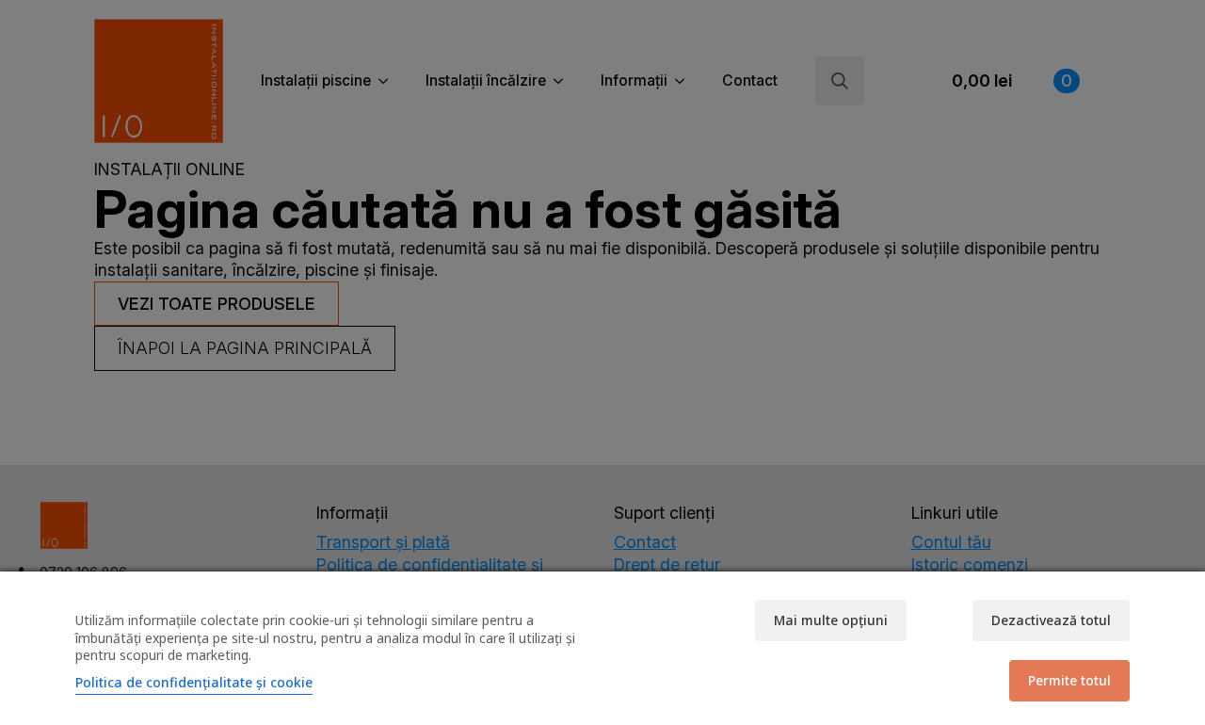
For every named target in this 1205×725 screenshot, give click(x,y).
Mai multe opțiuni (831, 620)
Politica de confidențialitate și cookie (194, 682)
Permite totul (1069, 680)
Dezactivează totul (1051, 620)
